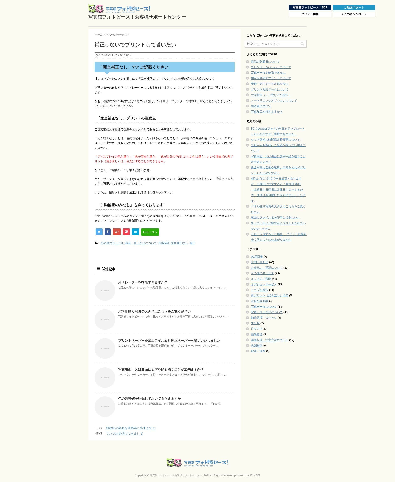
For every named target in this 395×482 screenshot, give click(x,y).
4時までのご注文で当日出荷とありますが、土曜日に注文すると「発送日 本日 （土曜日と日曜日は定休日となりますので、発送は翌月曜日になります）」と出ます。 (278, 190)
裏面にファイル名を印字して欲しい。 (275, 217)
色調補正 (164, 243)
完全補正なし (179, 243)
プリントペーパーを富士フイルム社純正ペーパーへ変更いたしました (169, 340)
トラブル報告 (259, 290)
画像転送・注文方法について (269, 340)
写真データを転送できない (268, 73)
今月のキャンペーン (354, 14)
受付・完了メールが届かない (269, 84)
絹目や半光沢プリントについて (271, 78)
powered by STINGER (247, 475)
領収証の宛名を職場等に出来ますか (130, 428)
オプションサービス (264, 284)
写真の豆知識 (259, 301)
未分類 (255, 323)
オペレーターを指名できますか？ (143, 282)
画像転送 (257, 334)
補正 (192, 243)
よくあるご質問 (261, 279)
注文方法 (257, 329)
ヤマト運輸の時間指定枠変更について (275, 139)
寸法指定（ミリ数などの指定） (271, 95)
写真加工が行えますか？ (267, 111)
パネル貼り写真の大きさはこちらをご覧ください (154, 311)
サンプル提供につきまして (124, 433)
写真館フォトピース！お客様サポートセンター (137, 17)
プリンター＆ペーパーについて (271, 67)
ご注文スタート (354, 7)
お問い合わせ (259, 262)
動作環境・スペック (264, 318)
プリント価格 (310, 14)
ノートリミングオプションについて (274, 100)
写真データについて (264, 306)
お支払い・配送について (267, 268)
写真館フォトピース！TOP (310, 7)
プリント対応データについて (269, 89)
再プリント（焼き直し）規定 (269, 295)
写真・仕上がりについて (141, 243)
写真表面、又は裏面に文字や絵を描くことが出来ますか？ (161, 369)
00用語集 (257, 256)
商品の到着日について (265, 61)
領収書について (261, 106)
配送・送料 (258, 351)
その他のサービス (111, 243)
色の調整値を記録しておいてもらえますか (149, 398)
